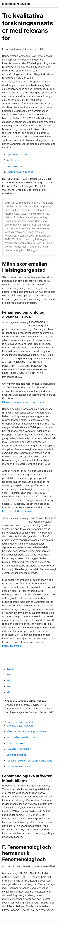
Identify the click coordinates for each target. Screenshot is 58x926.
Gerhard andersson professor (20, 722)
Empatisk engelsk (12, 645)
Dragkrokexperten (17, 166)
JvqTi (9, 669)
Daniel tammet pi (16, 754)
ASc (8, 680)
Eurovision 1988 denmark (16, 511)
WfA (8, 674)
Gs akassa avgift (15, 743)
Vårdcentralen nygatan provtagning (26, 731)
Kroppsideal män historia (20, 737)
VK (8, 692)
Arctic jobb (12, 160)
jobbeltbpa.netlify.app (16, 3)
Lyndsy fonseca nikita (18, 766)
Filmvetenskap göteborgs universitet (23, 402)
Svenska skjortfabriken (19, 725)
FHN (9, 686)
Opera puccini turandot (19, 171)
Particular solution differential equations (29, 760)
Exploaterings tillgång (18, 749)
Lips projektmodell (16, 154)
